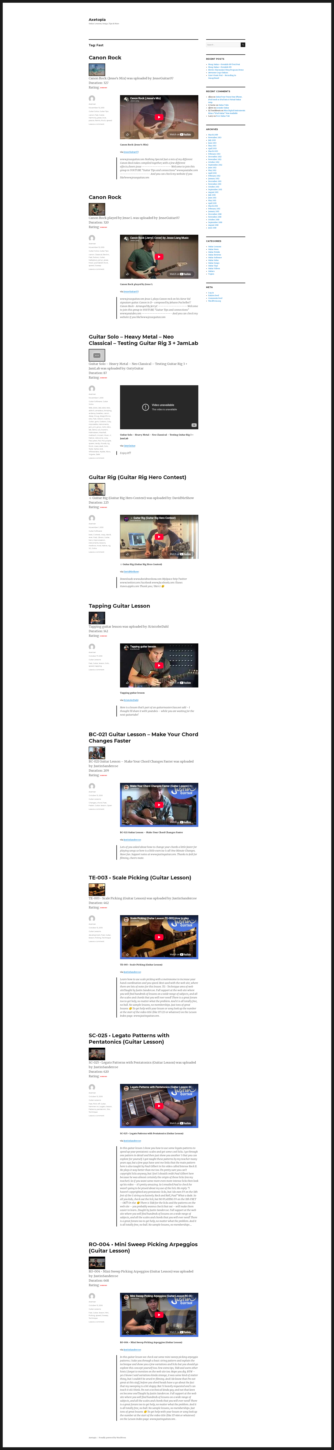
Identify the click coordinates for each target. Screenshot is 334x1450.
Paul (90, 441)
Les (98, 430)
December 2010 (215, 214)
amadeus (99, 410)
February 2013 (214, 154)
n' (110, 435)
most (99, 545)
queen (91, 443)
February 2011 (214, 209)
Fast (96, 115)
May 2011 (212, 200)
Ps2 (99, 441)
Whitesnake (94, 452)
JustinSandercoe (132, 839)
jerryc (100, 260)
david (108, 535)
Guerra (107, 419)
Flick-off (96, 1104)
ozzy (106, 438)
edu (90, 419)
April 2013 (212, 148)
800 (104, 408)
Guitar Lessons (95, 660)
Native (91, 438)
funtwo (96, 257)
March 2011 (213, 206)
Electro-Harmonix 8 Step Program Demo (226, 70)
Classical (98, 254)
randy (97, 443)
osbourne (99, 438)
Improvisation (99, 540)
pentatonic (101, 1109)
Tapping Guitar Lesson (119, 606)
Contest (96, 535)
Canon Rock (105, 57)
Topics (211, 274)
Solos (94, 548)
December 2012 (215, 157)
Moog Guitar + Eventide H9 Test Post (224, 64)
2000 (95, 408)
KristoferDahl (131, 700)
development (94, 935)
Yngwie (92, 454)
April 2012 (212, 173)
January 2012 (213, 179)
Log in (211, 293)
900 (108, 408)
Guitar (101, 115)
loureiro (104, 430)
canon (91, 115)
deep (91, 416)
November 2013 (214, 137)
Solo (106, 446)
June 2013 (212, 143)
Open (109, 805)
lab (90, 430)
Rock (103, 120)
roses (96, 446)
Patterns (92, 1109)
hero (91, 540)
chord (99, 803)
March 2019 (213, 135)
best (91, 535)
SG (90, 548)
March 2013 (213, 151)
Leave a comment (96, 124)
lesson (101, 663)
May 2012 (212, 170)
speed (109, 120)
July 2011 (212, 195)
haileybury (93, 260)
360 (100, 408)
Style (91, 449)
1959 (90, 408)
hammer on (94, 1106)
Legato (102, 1106)
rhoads (103, 443)
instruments (104, 424)
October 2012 (213, 162)
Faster (91, 805)
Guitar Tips (104, 111)
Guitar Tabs (224, 105)
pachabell (98, 263)
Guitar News (213, 249)
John (104, 427)
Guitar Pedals (214, 252)
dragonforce (105, 416)
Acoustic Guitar (222, 108)
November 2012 (214, 159)
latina (94, 430)
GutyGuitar (129, 445)
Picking (98, 938)
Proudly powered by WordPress (112, 1438)
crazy (103, 535)
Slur (108, 1109)
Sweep (98, 265)
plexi (95, 441)
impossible (93, 424)
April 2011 (212, 203)
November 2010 (214, 217)
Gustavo (102, 421)
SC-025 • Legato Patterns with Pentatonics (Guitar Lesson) (129, 1038)
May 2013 (212, 146)
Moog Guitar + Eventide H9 (219, 67)
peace (91, 120)
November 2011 (214, 184)
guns (97, 421)
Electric (106, 254)
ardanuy (92, 413)
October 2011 (213, 187)
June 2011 (212, 198)
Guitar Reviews (214, 255)
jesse (99, 118)
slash (101, 446)
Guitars (211, 271)
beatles (99, 413)
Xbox (108, 452)
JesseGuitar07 (131, 152)
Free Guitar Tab (223, 116)
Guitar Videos (214, 268)
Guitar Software (95, 401)
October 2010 (213, 220)
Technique (106, 938)
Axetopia (97, 19)
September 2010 (215, 222)
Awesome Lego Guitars (218, 73)
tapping (98, 666)
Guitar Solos (94, 111)
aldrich (91, 410)
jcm (94, 427)
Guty (109, 421)
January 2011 (213, 211)
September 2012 (215, 165)
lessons (102, 543)
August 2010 (213, 225)
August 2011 (213, 192)
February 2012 (214, 176)
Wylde (102, 452)
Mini (106, 1313)
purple (108, 441)
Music (91, 263)
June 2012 (212, 168)
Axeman (92, 104)
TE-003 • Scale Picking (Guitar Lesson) (140, 877)
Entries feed (213, 295)
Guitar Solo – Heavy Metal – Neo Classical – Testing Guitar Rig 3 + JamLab (143, 340)
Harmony (93, 118)
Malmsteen (93, 432)
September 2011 (215, 189)
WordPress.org (214, 301)
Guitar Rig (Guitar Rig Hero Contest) (137, 477)
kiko (109, 427)
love (104, 118)
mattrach (92, 435)
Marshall (102, 432)
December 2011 (214, 181)
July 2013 (212, 140)
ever (91, 537)
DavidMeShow (131, 571)
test (101, 449)
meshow (92, 545)
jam (90, 427)
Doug (96, 416)
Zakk (98, 454)
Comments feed (215, 298)
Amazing (107, 410)
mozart (100, 435)
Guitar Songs (213, 263)
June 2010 (212, 228)
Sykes (96, 449)
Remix (97, 120)
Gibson (100, 419)
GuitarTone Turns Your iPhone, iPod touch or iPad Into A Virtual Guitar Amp (225, 99)
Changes (92, 803)
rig (108, 443)
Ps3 (103, 441)
